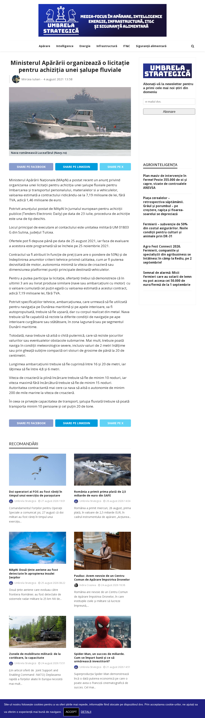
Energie (84, 46)
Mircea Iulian (30, 79)
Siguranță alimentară (151, 46)
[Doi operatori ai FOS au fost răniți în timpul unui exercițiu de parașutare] (37, 470)
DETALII (86, 711)
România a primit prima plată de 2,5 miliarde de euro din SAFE (100, 493)
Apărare (44, 46)
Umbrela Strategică (25, 501)
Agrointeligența (160, 164)
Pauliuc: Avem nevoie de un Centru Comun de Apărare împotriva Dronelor (102, 577)
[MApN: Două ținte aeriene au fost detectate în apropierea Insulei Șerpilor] (37, 548)
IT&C (126, 46)
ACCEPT (71, 711)
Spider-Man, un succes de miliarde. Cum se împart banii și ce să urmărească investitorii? (99, 657)
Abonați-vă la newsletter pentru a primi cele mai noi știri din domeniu (168, 88)
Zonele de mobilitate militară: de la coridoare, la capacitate (35, 656)
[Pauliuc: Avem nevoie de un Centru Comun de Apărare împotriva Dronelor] (102, 551)
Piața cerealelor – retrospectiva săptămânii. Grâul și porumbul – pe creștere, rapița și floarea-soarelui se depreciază (163, 206)
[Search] (192, 46)
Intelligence (64, 46)
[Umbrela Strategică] (102, 20)
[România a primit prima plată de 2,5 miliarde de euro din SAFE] (102, 470)
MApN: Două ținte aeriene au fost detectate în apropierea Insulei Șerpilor (33, 573)
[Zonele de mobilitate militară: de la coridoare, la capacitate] (37, 632)
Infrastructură (106, 46)
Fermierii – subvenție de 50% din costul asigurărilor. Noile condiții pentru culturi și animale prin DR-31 (165, 230)
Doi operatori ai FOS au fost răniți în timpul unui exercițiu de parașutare (35, 493)
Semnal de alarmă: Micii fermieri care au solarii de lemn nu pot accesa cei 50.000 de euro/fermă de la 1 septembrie (167, 279)
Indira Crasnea (87, 585)
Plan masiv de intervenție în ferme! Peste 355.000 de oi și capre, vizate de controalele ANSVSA (165, 182)
